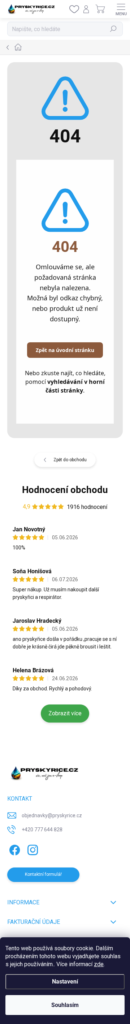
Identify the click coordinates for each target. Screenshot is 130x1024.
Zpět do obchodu (70, 459)
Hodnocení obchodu (65, 489)
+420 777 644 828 (42, 829)
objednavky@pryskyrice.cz (52, 815)
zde (99, 964)
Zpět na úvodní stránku (65, 350)
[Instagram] (31, 849)
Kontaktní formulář (43, 874)
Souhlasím (65, 1005)
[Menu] (121, 9)
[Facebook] (13, 849)
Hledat (113, 28)
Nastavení (65, 981)
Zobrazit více (65, 713)
